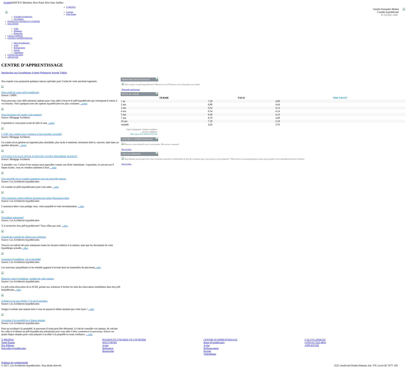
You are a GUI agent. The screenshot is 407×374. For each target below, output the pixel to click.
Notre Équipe (71, 14)
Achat (16, 29)
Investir (17, 50)
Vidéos (63, 72)
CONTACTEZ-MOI (15, 55)
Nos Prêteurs (19, 19)
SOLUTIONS (109, 342)
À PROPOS (7, 339)
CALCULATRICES (15, 36)
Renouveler (18, 33)
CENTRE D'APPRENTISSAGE (220, 339)
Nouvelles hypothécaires (23, 17)
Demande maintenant (131, 89)
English (7, 2)
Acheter (36, 72)
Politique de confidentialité (14, 362)
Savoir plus (126, 149)
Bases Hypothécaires (22, 43)
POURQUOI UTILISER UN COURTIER (23, 21)
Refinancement (19, 48)
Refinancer (18, 31)
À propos (69, 12)
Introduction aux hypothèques (16, 72)
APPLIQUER (12, 57)
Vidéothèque (18, 52)
